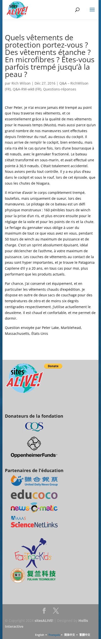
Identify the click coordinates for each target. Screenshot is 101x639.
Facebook (44, 612)
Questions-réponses (59, 89)
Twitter (56, 612)
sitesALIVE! (44, 620)
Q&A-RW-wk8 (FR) (27, 89)
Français (54, 635)
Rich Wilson (21, 83)
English (39, 635)
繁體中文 (84, 635)
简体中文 (69, 635)
